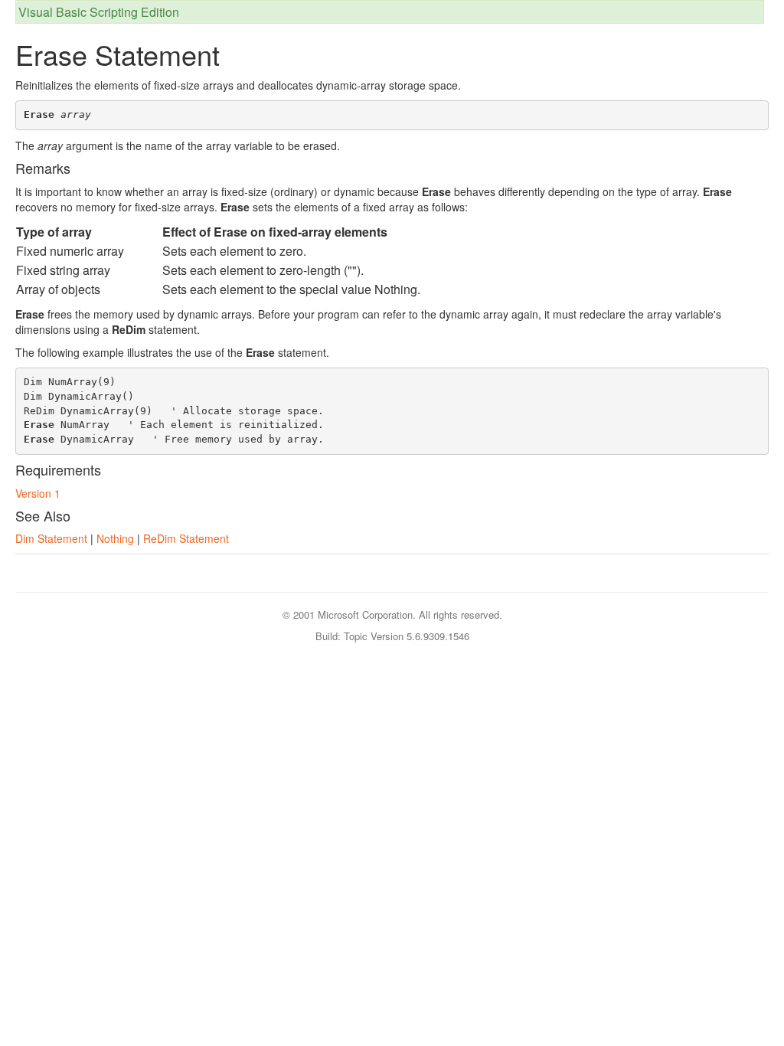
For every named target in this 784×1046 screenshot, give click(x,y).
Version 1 (37, 493)
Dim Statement (51, 538)
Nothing (115, 538)
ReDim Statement (186, 538)
